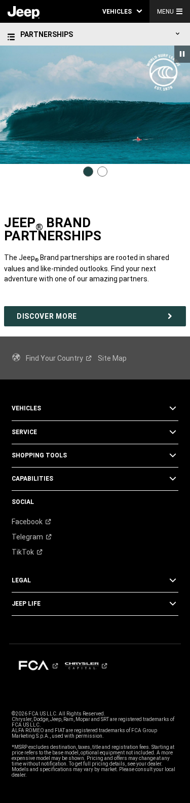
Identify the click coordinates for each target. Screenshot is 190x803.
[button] (122, 11)
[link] (24, 12)
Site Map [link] (112, 358)
